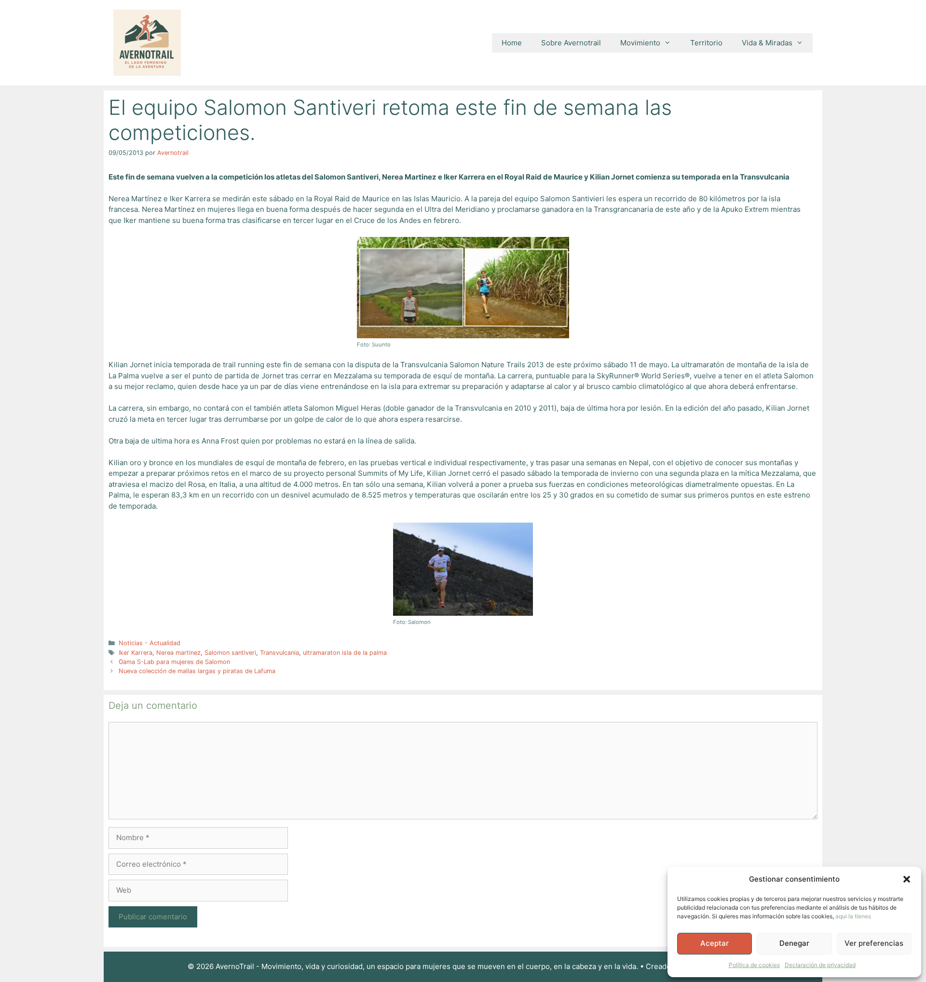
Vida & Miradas (767, 42)
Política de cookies (754, 964)
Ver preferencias (873, 943)
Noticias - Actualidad (149, 643)
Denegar (794, 943)
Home (512, 42)
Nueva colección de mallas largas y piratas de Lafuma (197, 671)
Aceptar (714, 943)
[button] (907, 879)
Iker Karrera (135, 652)
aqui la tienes (853, 916)
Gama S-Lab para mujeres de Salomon (174, 661)
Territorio (706, 42)
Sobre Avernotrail (571, 42)
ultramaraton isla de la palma (345, 652)
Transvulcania (279, 652)
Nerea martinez (178, 652)
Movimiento (640, 42)
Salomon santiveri (230, 652)
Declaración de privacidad (820, 964)
